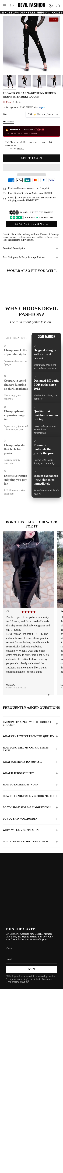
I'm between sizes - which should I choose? (27, 723)
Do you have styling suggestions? (27, 807)
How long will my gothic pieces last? (26, 749)
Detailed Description (14, 248)
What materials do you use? (22, 762)
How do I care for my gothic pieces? (28, 796)
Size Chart (10, 122)
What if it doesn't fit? (18, 773)
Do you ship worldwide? (20, 818)
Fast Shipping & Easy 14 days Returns (24, 257)
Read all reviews (30, 224)
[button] (31, 167)
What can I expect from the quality (28, 736)
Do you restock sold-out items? (25, 841)
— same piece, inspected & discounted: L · (28, 145)
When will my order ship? (21, 830)
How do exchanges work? (21, 784)
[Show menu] (4, 6)
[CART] (58, 6)
